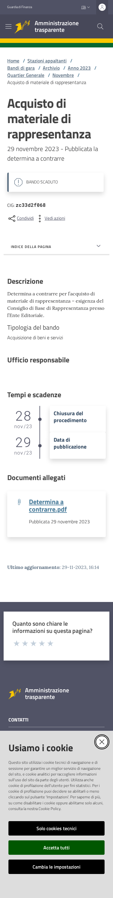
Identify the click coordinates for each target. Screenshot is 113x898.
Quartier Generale (25, 75)
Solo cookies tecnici (56, 828)
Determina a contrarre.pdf (48, 505)
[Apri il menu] (8, 26)
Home (13, 60)
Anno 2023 (79, 67)
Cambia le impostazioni (56, 866)
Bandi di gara (21, 67)
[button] (100, 26)
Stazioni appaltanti (47, 60)
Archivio (51, 67)
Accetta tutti (56, 847)
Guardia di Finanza (19, 7)
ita (83, 7)
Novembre (63, 75)
